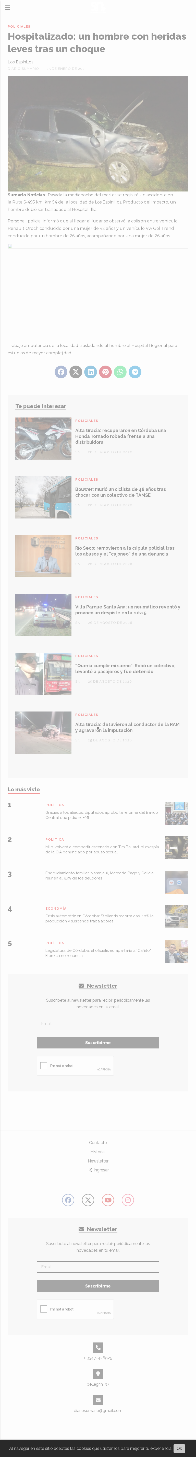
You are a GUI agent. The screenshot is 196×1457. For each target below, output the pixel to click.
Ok (179, 1448)
